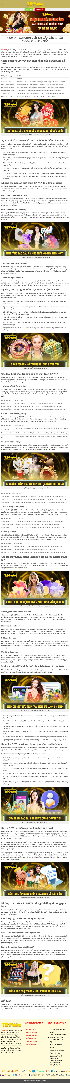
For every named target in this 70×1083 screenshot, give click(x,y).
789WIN (4, 50)
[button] (2, 4)
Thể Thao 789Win (32, 1041)
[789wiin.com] (35, 3)
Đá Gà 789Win (31, 1029)
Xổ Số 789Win (31, 1044)
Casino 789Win (31, 1035)
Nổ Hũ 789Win (31, 1038)
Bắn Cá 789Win (31, 1032)
